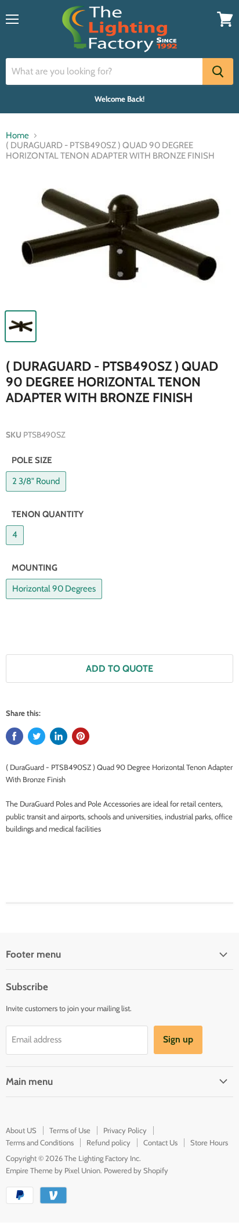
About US (21, 1130)
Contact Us (160, 1142)
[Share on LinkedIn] (58, 736)
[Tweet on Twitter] (36, 736)
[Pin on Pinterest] (80, 736)
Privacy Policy (125, 1130)
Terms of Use (69, 1130)
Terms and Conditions (40, 1142)
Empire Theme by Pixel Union (53, 1170)
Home (17, 136)
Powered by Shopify (136, 1170)
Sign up (178, 1039)
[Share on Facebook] (14, 736)
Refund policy (108, 1142)
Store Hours (209, 1142)
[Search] (217, 71)
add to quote (119, 668)
